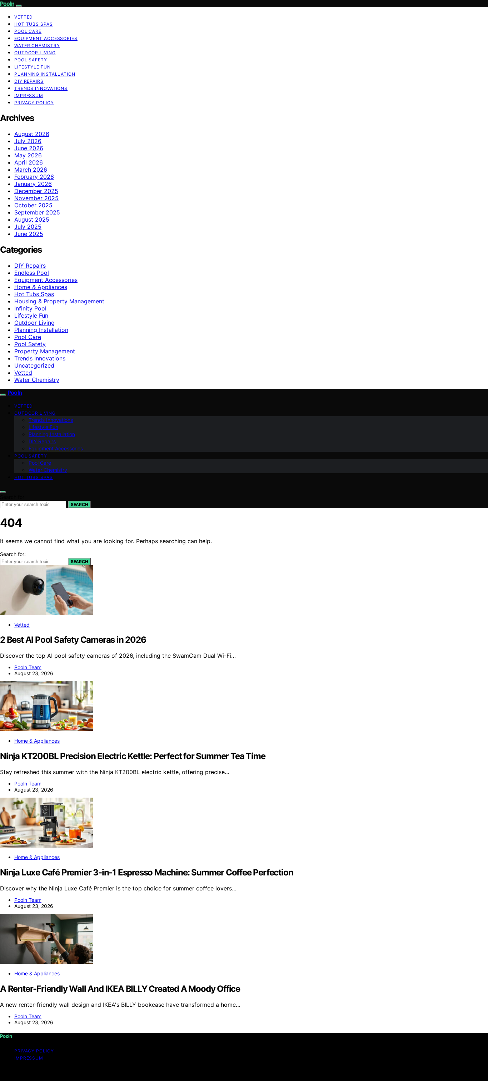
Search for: (13, 497)
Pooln (7, 3)
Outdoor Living (35, 52)
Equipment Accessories (46, 38)
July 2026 (27, 141)
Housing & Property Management (59, 301)
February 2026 (34, 176)
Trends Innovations (41, 88)
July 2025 (27, 226)
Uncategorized (34, 365)
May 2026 (28, 155)
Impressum (28, 95)
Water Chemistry (37, 45)
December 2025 (36, 191)
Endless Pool (31, 272)
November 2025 (36, 198)
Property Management (44, 351)
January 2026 (33, 183)
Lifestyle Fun (32, 67)
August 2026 (31, 133)
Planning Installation (44, 74)
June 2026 (28, 148)
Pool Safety (30, 59)
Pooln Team (27, 667)
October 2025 (33, 205)
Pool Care (27, 31)
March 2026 (30, 169)
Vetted (23, 17)
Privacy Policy (34, 102)
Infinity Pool (30, 308)
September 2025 (37, 212)
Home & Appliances (40, 287)
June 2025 (28, 233)
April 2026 (28, 162)
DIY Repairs (29, 81)
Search (79, 504)
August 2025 (31, 219)
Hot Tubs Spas (33, 24)
